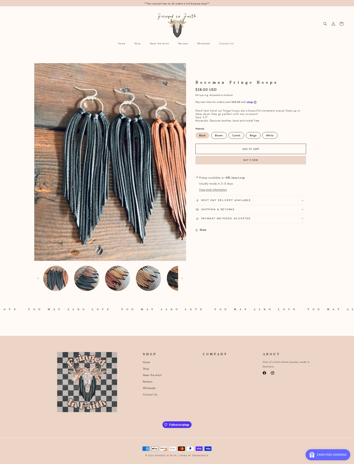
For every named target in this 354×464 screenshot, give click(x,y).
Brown (219, 135)
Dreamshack (200, 455)
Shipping (202, 95)
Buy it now (251, 160)
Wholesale (149, 388)
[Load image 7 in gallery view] (117, 278)
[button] (325, 24)
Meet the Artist (152, 375)
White (270, 135)
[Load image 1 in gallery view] (55, 278)
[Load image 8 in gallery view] (148, 278)
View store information (213, 189)
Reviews (147, 381)
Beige (253, 135)
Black (202, 135)
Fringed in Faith (166, 455)
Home (146, 362)
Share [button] (203, 229)
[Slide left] (38, 278)
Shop (146, 368)
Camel (236, 135)
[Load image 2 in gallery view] (86, 278)
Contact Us (150, 394)
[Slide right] (182, 278)
